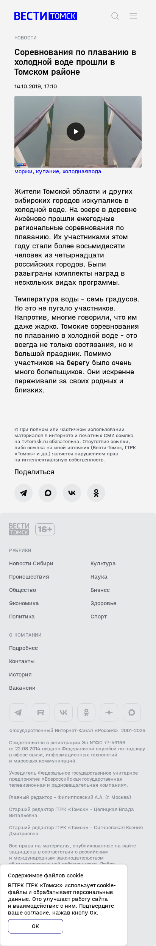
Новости (25, 38)
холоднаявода (81, 171)
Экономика (24, 603)
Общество (22, 589)
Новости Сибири (31, 563)
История (20, 674)
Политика (22, 616)
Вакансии (22, 687)
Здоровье (103, 603)
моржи (23, 171)
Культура (103, 563)
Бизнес (100, 589)
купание (47, 171)
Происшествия (29, 576)
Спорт (98, 616)
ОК (35, 926)
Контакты (21, 661)
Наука (99, 576)
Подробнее (23, 647)
